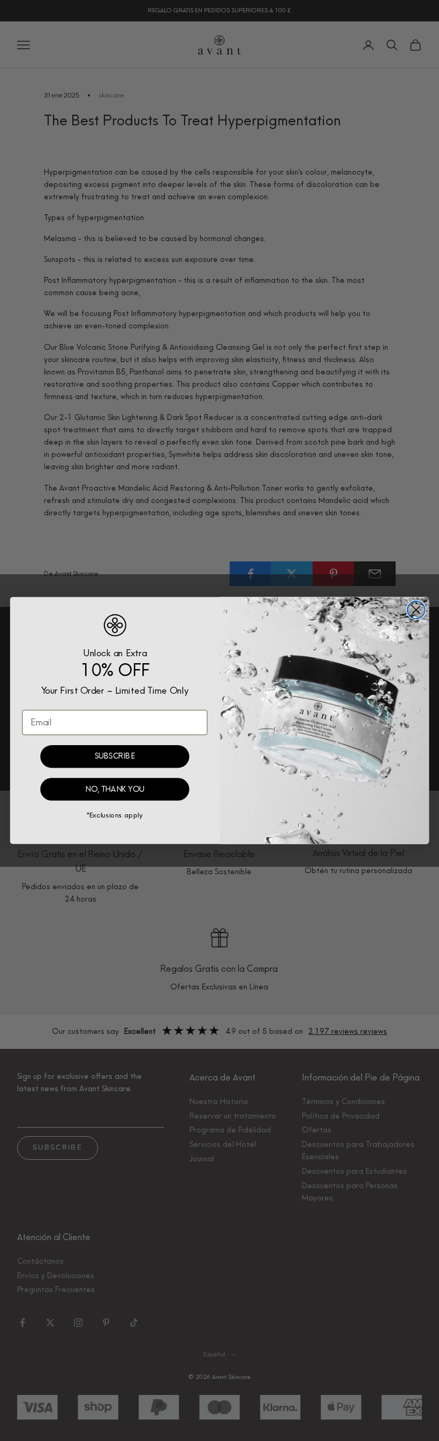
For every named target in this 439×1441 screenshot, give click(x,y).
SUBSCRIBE (115, 756)
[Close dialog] (416, 610)
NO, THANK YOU (114, 789)
